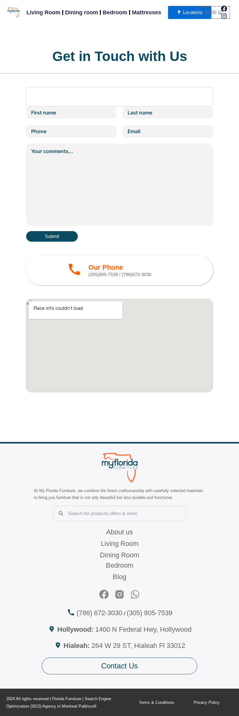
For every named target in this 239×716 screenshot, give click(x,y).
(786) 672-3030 (99, 613)
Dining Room (119, 555)
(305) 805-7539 (149, 613)
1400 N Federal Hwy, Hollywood (124, 629)
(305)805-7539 (103, 274)
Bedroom (115, 12)
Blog (119, 577)
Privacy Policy (207, 702)
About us (119, 532)
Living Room (43, 12)
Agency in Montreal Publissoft (69, 706)
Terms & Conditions (156, 702)
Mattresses (146, 12)
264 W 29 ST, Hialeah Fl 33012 (124, 645)
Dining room (81, 12)
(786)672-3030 (136, 274)
